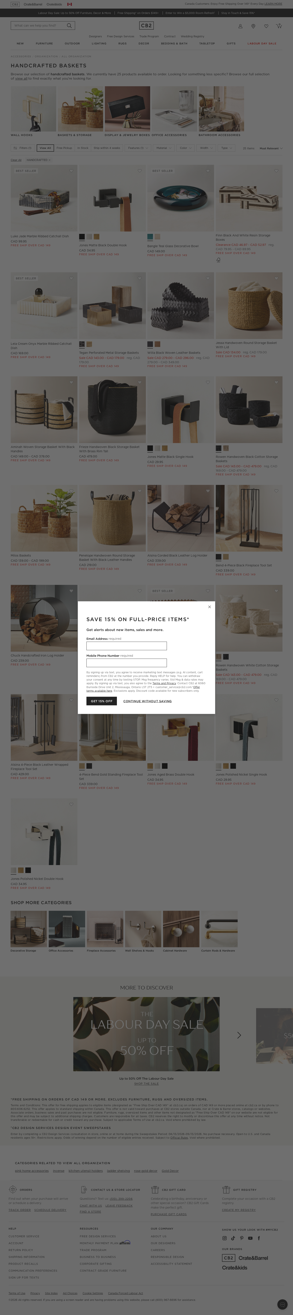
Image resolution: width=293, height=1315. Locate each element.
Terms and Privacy (164, 683)
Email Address (103, 638)
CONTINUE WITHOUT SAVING (147, 701)
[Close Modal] (209, 606)
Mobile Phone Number (109, 655)
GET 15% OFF (101, 701)
